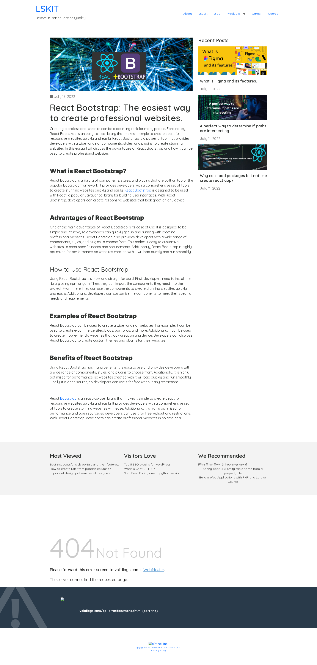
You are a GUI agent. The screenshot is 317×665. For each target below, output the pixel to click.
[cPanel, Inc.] (158, 643)
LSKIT (47, 8)
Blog (217, 14)
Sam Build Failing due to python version (152, 473)
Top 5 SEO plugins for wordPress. (147, 464)
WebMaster (153, 569)
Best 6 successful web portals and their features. (84, 464)
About (187, 14)
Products (233, 14)
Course (273, 14)
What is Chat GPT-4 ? (139, 469)
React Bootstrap (137, 190)
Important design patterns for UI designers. (80, 473)
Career (257, 14)
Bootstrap (68, 398)
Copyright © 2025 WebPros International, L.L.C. (158, 647)
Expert (202, 14)
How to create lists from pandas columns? (80, 469)
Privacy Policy (158, 650)
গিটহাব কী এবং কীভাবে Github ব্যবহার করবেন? (223, 464)
